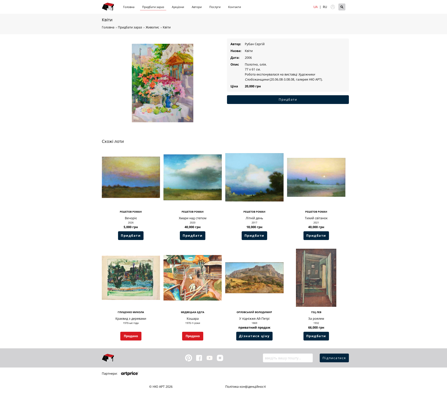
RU (325, 7)
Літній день (254, 218)
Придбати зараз (153, 7)
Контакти (234, 7)
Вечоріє (131, 218)
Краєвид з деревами (130, 318)
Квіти (167, 27)
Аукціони (178, 7)
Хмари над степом (192, 218)
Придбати (288, 99)
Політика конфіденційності (245, 386)
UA (315, 7)
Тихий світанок (316, 218)
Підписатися (334, 358)
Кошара (193, 318)
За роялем (316, 318)
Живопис (152, 27)
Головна (128, 7)
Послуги (215, 7)
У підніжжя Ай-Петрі (254, 318)
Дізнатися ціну (254, 336)
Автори (197, 7)
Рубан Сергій (255, 44)
